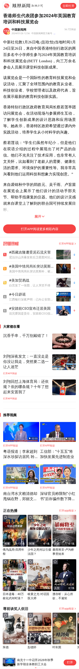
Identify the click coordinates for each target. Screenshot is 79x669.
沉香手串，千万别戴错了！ (26, 336)
